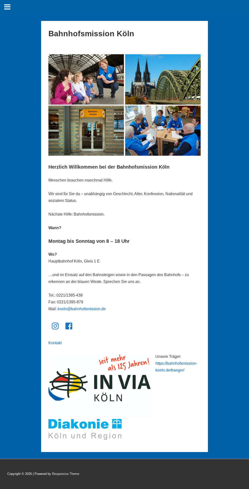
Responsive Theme (65, 474)
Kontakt (55, 343)
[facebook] (69, 326)
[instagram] (55, 326)
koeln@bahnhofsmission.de (82, 309)
